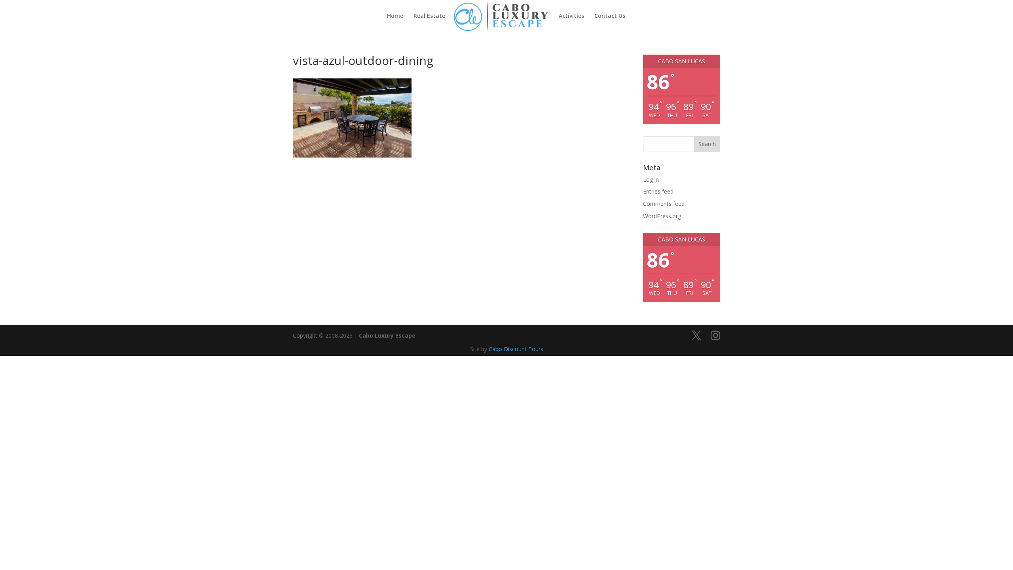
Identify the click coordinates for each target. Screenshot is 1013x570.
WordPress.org (662, 216)
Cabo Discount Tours (516, 349)
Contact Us (609, 16)
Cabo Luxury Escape (387, 335)
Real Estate (429, 16)
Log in (651, 179)
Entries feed (658, 191)
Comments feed (664, 203)
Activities (571, 16)
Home (395, 16)
